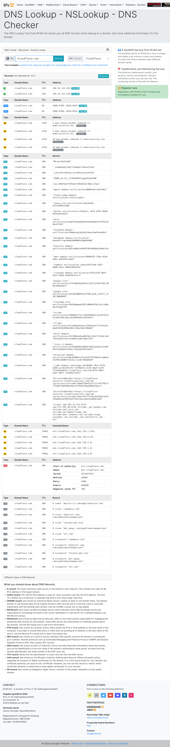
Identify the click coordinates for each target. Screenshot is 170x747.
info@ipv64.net (94, 733)
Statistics (130, 4)
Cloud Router (70, 4)
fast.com (76, 65)
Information (116, 4)
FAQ (89, 725)
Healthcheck (52, 4)
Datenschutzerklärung (95, 743)
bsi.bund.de (102, 65)
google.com (48, 65)
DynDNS (29, 4)
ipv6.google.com (63, 65)
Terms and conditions (118, 743)
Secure (92, 4)
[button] (89, 695)
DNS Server (75, 58)
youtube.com (26, 65)
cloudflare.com (89, 65)
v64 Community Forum (97, 717)
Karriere (141, 4)
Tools (103, 4)
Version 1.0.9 (77, 743)
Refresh (104, 76)
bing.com (37, 65)
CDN (83, 4)
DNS (40, 4)
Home (20, 4)
